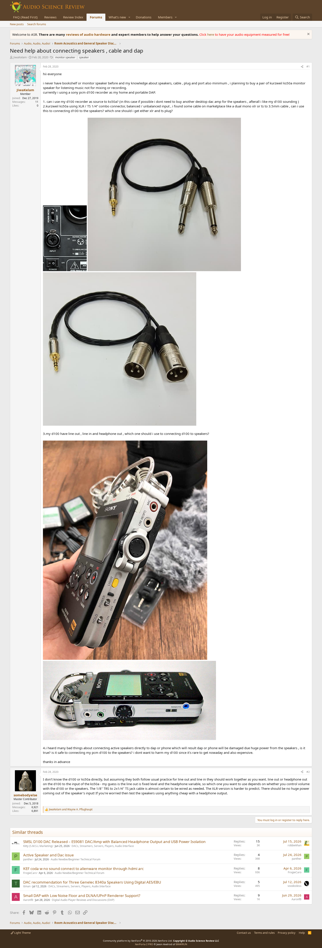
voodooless (294, 886)
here (211, 34)
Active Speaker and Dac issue (48, 854)
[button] (129, 17)
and (70, 809)
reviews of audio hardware (88, 34)
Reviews (50, 17)
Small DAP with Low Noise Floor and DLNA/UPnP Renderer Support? (81, 895)
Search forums (36, 24)
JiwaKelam (20, 57)
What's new (117, 17)
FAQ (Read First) (25, 17)
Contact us (244, 933)
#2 (308, 772)
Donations (143, 17)
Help (302, 933)
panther (28, 859)
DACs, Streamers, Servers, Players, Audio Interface (103, 846)
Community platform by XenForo (137, 940)
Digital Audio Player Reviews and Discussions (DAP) (83, 900)
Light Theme (22, 933)
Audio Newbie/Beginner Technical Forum (75, 859)
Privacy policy (286, 933)
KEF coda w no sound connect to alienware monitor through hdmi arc (83, 868)
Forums (96, 17)
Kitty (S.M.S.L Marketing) (38, 846)
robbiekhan (294, 845)
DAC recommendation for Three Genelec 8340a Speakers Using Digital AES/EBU (92, 882)
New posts (17, 24)
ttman (26, 886)
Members (165, 17)
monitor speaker (65, 57)
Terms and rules (264, 933)
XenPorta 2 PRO (144, 944)
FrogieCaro (30, 873)
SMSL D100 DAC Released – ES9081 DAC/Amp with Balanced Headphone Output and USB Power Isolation (114, 841)
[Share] (302, 66)
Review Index (73, 17)
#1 (308, 66)
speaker (84, 57)
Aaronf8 (28, 900)
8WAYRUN (181, 944)
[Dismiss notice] (308, 34)
